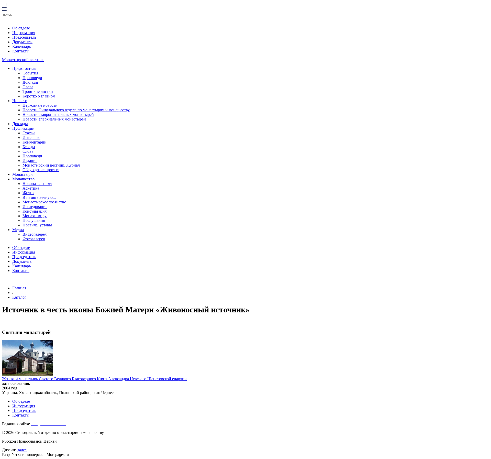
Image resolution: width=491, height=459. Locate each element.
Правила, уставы (37, 225)
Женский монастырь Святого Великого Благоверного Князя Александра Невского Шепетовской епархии (94, 379)
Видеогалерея (35, 234)
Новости (19, 101)
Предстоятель (24, 68)
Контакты (20, 51)
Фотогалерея (34, 239)
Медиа (18, 229)
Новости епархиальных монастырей (54, 119)
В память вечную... (39, 197)
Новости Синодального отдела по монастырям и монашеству (76, 110)
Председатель (24, 37)
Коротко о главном (39, 96)
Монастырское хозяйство (44, 202)
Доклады (30, 82)
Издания (30, 160)
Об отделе (21, 28)
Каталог (19, 297)
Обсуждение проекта (41, 170)
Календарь (21, 46)
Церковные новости (40, 105)
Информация (23, 32)
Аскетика (31, 188)
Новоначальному (37, 183)
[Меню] (4, 9)
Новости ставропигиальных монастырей (58, 114)
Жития (28, 193)
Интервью (31, 137)
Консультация (35, 211)
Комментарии (35, 142)
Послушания (34, 220)
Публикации (23, 128)
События (30, 73)
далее (22, 450)
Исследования (35, 206)
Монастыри (22, 174)
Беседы (29, 147)
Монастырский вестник (23, 60)
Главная (19, 288)
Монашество (23, 179)
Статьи (29, 133)
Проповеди (32, 77)
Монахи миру (35, 216)
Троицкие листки (38, 91)
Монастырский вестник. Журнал (51, 165)
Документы (22, 42)
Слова (28, 87)
